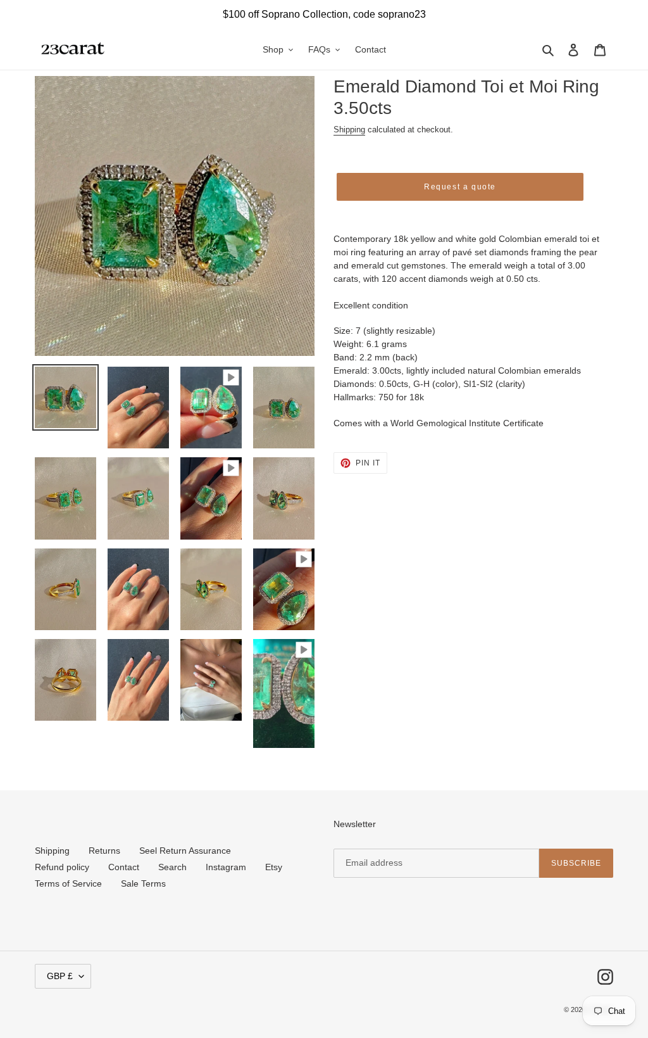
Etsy (273, 867)
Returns (104, 850)
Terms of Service (68, 883)
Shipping (349, 129)
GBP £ (60, 976)
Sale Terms (143, 883)
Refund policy (62, 867)
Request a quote (460, 186)
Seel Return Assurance (185, 850)
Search (172, 867)
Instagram (226, 867)
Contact (123, 867)
